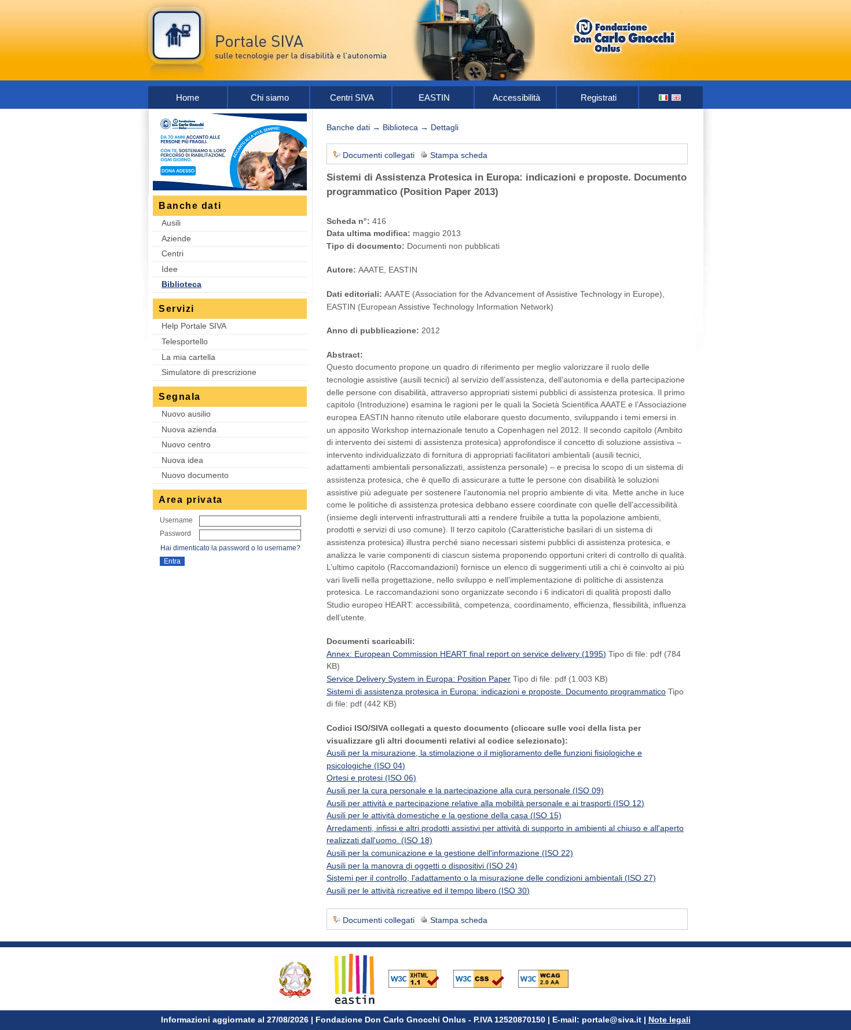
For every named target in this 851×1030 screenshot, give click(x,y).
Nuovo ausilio (186, 413)
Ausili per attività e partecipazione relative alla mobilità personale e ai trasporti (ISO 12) (485, 803)
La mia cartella (188, 357)
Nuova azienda (189, 429)
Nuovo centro (186, 444)
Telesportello (185, 341)
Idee (170, 269)
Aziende (176, 238)
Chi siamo (270, 97)
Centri (173, 253)
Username (176, 520)
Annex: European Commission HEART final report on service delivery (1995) (466, 654)
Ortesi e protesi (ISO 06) (371, 777)
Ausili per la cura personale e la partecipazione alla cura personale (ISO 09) (465, 790)
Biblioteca (181, 284)
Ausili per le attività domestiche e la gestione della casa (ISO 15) (444, 815)
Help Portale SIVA (194, 325)
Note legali (669, 1019)
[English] (677, 97)
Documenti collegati (379, 155)
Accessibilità (516, 97)
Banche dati (348, 127)
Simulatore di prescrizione (209, 372)
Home (187, 97)
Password (175, 533)
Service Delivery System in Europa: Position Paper (419, 678)
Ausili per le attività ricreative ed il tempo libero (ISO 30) (428, 890)
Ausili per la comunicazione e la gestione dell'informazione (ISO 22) (450, 853)
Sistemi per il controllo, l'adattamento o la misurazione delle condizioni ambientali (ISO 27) (491, 877)
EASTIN (434, 97)
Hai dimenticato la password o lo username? (230, 548)
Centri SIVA (352, 97)
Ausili (171, 222)
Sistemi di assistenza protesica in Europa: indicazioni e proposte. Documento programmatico (496, 691)
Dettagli (444, 127)
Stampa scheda (458, 155)
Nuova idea (182, 460)
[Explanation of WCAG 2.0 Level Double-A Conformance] (549, 978)
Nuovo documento (195, 475)
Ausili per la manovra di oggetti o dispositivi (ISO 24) (422, 865)
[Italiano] (664, 97)
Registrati (599, 97)
